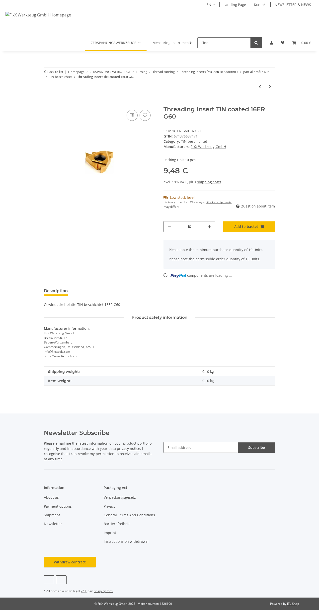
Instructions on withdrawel (126, 541)
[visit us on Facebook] (49, 579)
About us (51, 497)
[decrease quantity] (169, 226)
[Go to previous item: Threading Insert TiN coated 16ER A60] (260, 86)
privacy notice (128, 448)
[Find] (256, 42)
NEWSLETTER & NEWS (293, 4)
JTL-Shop (293, 604)
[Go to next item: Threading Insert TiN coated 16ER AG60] (270, 86)
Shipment (52, 515)
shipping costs (209, 182)
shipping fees (103, 591)
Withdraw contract (70, 562)
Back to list (55, 71)
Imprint (110, 532)
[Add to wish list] (145, 115)
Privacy (109, 506)
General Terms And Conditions (129, 515)
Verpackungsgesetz (120, 497)
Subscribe (256, 447)
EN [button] (209, 4)
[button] (271, 42)
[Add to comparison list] (132, 115)
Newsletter (53, 523)
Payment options (58, 506)
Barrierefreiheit (117, 523)
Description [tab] (56, 290)
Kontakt (260, 4)
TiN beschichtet (194, 141)
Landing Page (235, 4)
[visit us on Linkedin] (61, 579)
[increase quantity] (209, 226)
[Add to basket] (48, 103)
